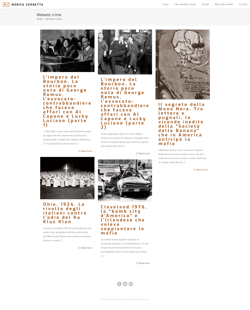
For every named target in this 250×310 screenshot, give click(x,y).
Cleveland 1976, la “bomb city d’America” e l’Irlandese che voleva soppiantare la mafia (124, 220)
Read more (86, 150)
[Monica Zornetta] (23, 4)
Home (40, 18)
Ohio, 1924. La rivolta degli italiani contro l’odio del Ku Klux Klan (65, 213)
